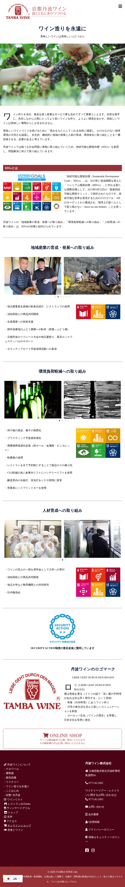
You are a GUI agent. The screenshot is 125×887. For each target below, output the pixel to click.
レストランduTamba (18, 803)
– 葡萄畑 (9, 773)
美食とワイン (15, 830)
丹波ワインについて (19, 764)
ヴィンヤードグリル (18, 808)
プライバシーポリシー (101, 829)
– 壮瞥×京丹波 (12, 795)
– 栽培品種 (10, 777)
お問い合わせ (96, 806)
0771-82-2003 (95, 799)
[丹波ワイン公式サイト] (36, 11)
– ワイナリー (11, 782)
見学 (9, 816)
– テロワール (11, 769)
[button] (7, 276)
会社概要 (93, 814)
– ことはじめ (11, 790)
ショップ (12, 812)
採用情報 (94, 822)
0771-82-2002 (95, 783)
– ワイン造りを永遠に (16, 786)
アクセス (11, 821)
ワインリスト (15, 799)
